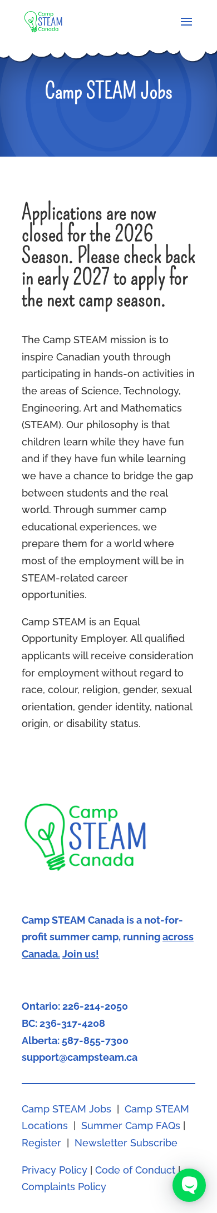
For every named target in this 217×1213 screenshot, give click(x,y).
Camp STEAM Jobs (66, 1109)
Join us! (80, 954)
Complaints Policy (64, 1186)
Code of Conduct (135, 1170)
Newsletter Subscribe (126, 1143)
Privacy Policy (54, 1170)
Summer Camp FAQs (130, 1125)
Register (41, 1143)
